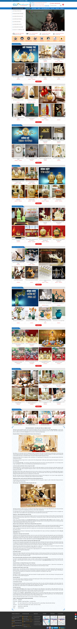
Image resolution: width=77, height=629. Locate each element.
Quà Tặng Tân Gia (32, 424)
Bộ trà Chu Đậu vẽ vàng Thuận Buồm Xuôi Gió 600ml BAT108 (18, 402)
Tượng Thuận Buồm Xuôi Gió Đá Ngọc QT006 (58, 77)
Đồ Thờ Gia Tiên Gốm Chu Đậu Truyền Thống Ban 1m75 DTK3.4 (18, 362)
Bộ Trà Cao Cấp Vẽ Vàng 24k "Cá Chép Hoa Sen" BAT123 (58, 385)
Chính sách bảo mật (37, 619)
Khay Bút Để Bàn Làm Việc (17, 206)
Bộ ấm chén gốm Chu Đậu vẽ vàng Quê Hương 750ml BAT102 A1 (32, 402)
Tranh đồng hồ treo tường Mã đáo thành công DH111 (58, 141)
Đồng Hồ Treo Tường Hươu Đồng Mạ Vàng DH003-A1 (31, 159)
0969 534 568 (29, 618)
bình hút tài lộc (43, 519)
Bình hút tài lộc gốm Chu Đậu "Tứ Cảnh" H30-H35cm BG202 (32, 199)
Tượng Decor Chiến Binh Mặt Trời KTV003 (58, 117)
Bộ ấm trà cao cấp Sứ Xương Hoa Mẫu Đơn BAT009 (58, 402)
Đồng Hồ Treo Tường (16, 125)
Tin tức (52, 8)
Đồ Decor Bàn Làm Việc (16, 84)
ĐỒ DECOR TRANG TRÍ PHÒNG (18, 13)
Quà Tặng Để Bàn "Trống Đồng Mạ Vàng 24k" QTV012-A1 (32, 240)
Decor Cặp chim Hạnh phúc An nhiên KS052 (18, 77)
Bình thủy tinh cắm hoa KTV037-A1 (18, 320)
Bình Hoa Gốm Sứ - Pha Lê (17, 287)
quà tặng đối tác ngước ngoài (46, 571)
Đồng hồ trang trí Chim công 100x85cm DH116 (58, 159)
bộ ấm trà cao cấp (29, 543)
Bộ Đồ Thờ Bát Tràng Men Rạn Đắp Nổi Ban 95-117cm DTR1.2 (58, 362)
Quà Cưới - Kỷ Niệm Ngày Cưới (59, 424)
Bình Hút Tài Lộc (15, 165)
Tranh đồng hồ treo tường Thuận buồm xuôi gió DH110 (45, 141)
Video (39, 8)
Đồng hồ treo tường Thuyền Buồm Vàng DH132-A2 (45, 159)
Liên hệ (61, 8)
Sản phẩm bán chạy (46, 8)
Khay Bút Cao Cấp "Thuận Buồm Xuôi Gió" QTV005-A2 (18, 240)
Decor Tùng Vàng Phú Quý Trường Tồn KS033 (18, 118)
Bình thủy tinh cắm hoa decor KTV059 (31, 320)
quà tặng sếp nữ (28, 571)
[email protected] (15, 0)
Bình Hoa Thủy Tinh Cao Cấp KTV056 (58, 320)
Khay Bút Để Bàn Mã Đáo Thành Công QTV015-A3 (45, 222)
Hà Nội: (13, 620)
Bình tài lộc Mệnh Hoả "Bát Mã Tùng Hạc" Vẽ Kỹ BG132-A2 (59, 199)
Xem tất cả (38, 81)
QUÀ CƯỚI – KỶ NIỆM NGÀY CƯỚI (18, 29)
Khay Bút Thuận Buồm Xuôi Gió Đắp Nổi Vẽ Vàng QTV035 (59, 240)
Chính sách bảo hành (37, 621)
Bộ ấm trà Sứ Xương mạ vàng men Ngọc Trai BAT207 (45, 402)
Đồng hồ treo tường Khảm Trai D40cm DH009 (18, 159)
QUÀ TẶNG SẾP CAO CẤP (17, 24)
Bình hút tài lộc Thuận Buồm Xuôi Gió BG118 (45, 199)
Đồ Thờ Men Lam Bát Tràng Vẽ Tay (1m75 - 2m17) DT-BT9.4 (32, 362)
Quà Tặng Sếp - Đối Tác (18, 424)
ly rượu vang (56, 508)
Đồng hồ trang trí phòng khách (18, 523)
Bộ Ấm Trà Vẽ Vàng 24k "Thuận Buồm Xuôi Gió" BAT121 (45, 385)
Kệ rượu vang (15, 482)
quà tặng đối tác (38, 571)
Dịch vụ (57, 8)
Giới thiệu (34, 8)
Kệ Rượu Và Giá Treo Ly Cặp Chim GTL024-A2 (32, 263)
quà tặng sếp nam (22, 571)
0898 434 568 (30, 616)
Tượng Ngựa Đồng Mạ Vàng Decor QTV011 (59, 60)
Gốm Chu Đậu (49, 519)
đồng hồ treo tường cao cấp (42, 525)
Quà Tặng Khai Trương (45, 424)
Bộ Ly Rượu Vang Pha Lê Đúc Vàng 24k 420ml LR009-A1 (59, 280)
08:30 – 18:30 (29, 626)
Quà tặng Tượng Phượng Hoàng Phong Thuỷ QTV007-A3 (32, 118)
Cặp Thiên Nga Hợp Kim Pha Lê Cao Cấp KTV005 (45, 77)
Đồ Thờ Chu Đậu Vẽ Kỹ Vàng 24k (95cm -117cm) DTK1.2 (32, 344)
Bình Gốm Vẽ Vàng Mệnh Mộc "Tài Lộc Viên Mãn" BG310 (31, 182)
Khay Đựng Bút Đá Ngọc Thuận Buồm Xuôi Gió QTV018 (58, 222)
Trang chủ (28, 8)
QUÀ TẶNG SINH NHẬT (17, 21)
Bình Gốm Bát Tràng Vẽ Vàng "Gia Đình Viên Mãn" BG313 (18, 182)
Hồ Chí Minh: (13, 625)
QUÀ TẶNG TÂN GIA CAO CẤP (18, 16)
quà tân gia (33, 571)
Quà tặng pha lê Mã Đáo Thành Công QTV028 (45, 118)
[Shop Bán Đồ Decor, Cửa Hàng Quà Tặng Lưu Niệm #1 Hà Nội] (20, 4)
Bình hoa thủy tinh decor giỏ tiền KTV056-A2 (45, 321)
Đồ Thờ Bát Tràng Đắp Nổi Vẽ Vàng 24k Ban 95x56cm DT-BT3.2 (45, 362)
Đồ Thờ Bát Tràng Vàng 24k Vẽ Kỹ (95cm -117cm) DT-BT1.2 (18, 344)
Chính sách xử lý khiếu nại (37, 624)
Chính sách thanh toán (37, 616)
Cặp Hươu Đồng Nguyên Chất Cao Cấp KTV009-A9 (45, 60)
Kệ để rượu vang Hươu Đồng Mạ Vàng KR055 (18, 263)
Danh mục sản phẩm (19, 8)
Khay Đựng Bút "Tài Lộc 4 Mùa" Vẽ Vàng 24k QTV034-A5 (45, 240)
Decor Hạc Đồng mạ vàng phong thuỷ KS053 (31, 77)
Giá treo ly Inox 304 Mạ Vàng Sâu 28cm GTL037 (45, 280)
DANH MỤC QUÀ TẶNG (16, 409)
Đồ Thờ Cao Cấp (15, 328)
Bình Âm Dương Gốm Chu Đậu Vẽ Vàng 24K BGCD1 (18, 199)
